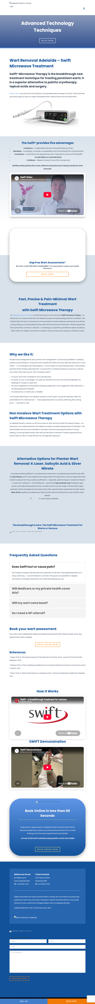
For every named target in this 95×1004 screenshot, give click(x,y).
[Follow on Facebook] (19, 914)
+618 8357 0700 (44, 884)
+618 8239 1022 (23, 884)
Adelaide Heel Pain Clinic (23, 908)
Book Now (47, 40)
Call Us (24, 1001)
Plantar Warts (15, 93)
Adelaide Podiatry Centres (22, 315)
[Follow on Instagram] (15, 914)
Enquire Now (19, 978)
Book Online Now (47, 644)
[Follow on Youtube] (23, 914)
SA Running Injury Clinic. (42, 908)
